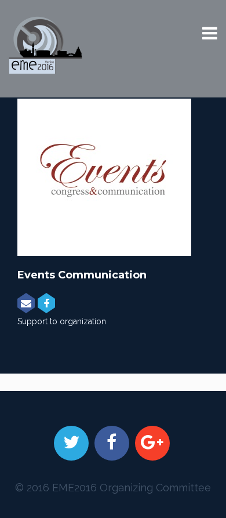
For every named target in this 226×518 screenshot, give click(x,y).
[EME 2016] (45, 45)
